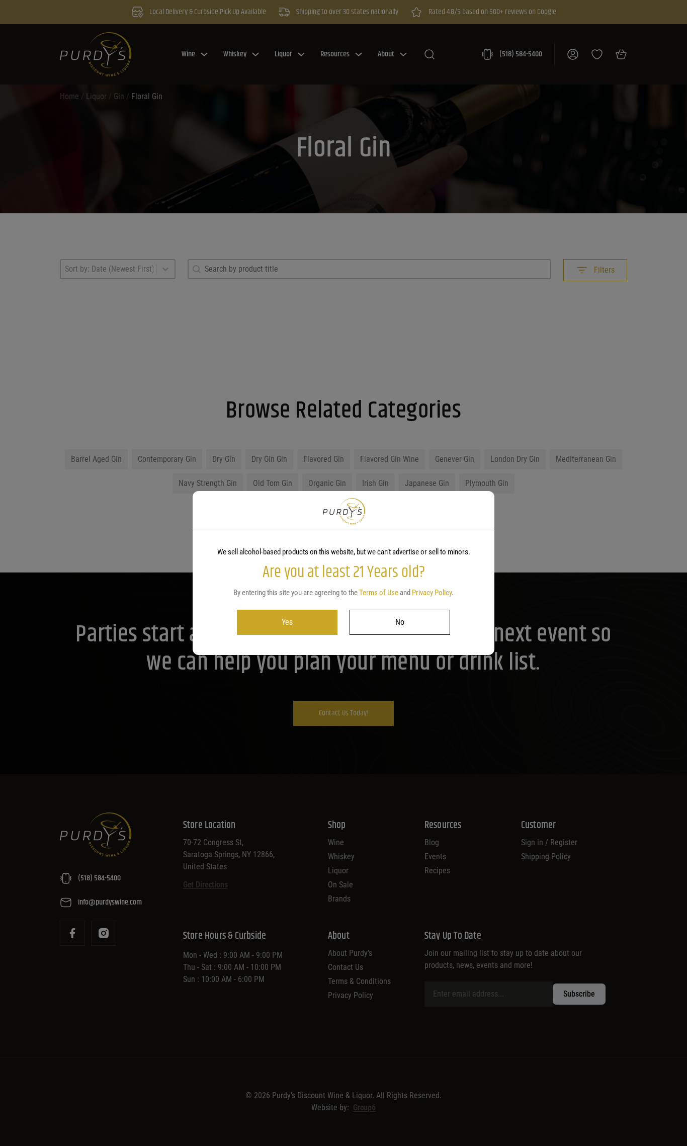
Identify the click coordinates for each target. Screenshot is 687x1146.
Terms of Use (378, 592)
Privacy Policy (432, 592)
